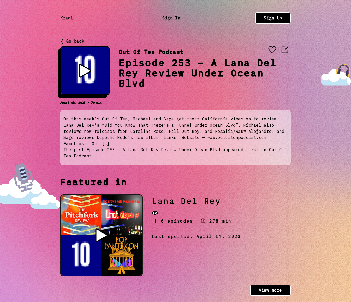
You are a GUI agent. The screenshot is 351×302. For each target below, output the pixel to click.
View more (270, 290)
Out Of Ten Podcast (151, 51)
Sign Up (273, 18)
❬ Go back (72, 41)
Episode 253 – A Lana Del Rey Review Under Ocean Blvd (153, 149)
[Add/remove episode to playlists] (272, 50)
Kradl (66, 18)
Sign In (171, 18)
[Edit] (285, 49)
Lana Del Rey (186, 201)
